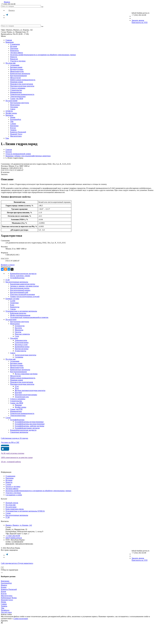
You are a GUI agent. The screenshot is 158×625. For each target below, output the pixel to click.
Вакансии (14, 59)
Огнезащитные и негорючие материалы (21, 311)
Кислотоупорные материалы (17, 282)
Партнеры (14, 48)
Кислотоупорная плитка (19, 288)
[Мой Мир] (8, 269)
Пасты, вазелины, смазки (20, 276)
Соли (17, 336)
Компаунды (14, 307)
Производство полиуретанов (21, 84)
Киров (3, 591)
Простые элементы (22, 334)
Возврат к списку (8, 265)
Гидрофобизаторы (17, 278)
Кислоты (18, 328)
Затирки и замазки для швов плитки (24, 286)
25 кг (17, 386)
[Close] (2, 572)
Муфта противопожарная (20, 315)
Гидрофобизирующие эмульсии (27, 428)
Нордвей (18, 393)
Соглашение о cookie (14, 495)
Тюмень (13, 130)
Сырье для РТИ (16, 409)
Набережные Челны (9, 598)
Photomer (18, 405)
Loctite (12, 301)
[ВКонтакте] (2, 269)
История (13, 46)
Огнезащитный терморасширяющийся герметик (29, 317)
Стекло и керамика (17, 88)
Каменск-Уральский (18, 132)
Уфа (11, 121)
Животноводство (17, 71)
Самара (13, 124)
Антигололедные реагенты (25, 355)
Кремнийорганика (22, 347)
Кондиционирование (18, 76)
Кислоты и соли (21, 344)
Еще (7, 138)
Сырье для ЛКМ (16, 99)
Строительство (16, 90)
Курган (13, 128)
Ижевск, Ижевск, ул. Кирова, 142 (19, 525)
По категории (11, 319)
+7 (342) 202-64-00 (8, 4)
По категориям (11, 101)
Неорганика (15, 105)
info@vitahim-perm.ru (14, 538)
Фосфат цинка (11, 113)
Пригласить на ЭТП (139, 22)
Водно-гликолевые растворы (26, 374)
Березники (14, 126)
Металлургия (15, 78)
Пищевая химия (16, 82)
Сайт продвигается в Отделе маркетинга (17, 563)
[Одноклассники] (5, 269)
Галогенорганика (21, 342)
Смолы (13, 309)
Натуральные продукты (19, 103)
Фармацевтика (16, 92)
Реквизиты (14, 50)
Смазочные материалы (19, 432)
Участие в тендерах (18, 61)
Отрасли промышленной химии (18, 154)
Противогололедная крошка (26, 395)
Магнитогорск (16, 136)
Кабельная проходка (18, 313)
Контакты (9, 115)
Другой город (6, 612)
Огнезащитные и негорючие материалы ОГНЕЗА (25, 511)
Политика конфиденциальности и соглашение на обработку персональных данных (43, 55)
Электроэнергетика (18, 96)
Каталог (9, 152)
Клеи (12, 305)
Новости (13, 57)
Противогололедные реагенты (22, 86)
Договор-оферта (16, 53)
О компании (15, 44)
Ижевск (7, 2)
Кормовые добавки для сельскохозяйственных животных (28, 156)
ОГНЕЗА (9, 111)
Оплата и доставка (13, 486)
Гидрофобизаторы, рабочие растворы (29, 426)
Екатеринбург (15, 119)
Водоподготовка (16, 69)
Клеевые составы (12, 299)
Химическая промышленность (22, 94)
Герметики (14, 303)
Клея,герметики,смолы (15, 509)
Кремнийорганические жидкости (23, 274)
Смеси (12, 109)
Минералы (19, 330)
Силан (8, 418)
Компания (10, 42)
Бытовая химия (16, 67)
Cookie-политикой (20, 619)
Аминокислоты (21, 340)
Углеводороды (20, 351)
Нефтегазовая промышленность (22, 80)
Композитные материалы (20, 73)
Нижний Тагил (16, 134)
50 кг (17, 388)
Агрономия (14, 65)
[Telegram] (7, 15)
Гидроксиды (20, 326)
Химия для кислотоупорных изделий (24, 296)
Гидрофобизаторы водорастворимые (29, 422)
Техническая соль (22, 397)
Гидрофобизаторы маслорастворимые (30, 424)
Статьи (8, 484)
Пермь (12, 117)
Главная (9, 40)
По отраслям (10, 63)
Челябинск (5, 610)
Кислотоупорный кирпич (20, 290)
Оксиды (18, 332)
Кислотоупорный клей (19, 292)
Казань (3, 587)
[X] (12, 269)
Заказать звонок (138, 20)
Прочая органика (21, 349)
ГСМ (7, 280)
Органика (14, 107)
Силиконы (19, 357)
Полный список (12, 503)
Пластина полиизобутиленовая (22, 294)
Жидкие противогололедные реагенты (30, 390)
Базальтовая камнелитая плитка (22, 284)
